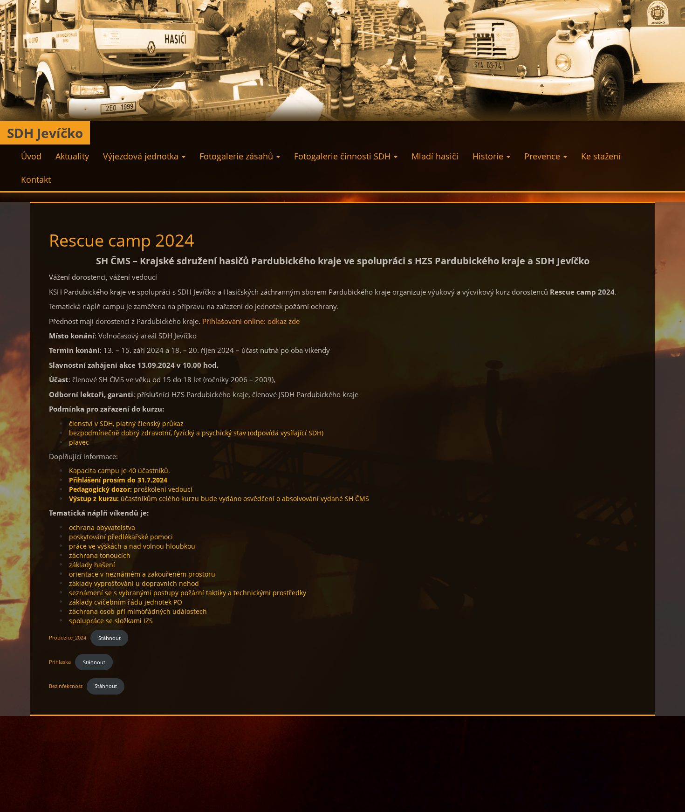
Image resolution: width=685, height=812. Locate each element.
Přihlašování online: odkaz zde (251, 321)
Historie (489, 156)
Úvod (31, 156)
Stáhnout (109, 637)
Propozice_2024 (67, 637)
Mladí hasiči (435, 156)
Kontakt (36, 179)
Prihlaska (60, 662)
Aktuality (72, 156)
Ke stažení (601, 156)
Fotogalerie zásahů (237, 156)
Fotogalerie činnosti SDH (343, 156)
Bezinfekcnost (65, 685)
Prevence (543, 156)
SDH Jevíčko (45, 133)
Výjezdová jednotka (142, 156)
